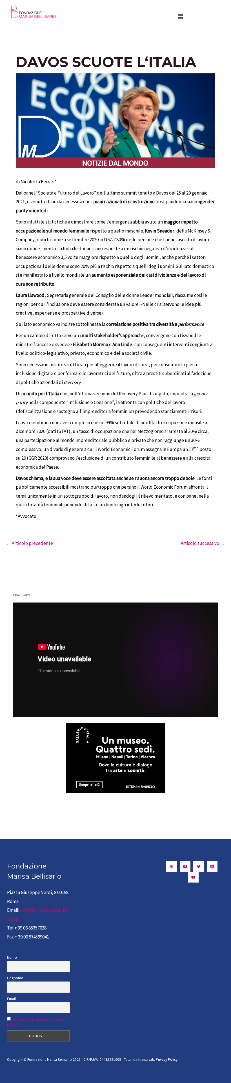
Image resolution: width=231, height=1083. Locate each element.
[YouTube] (193, 877)
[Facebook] (185, 866)
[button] (180, 16)
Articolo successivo (203, 543)
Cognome (15, 977)
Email (11, 998)
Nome (12, 957)
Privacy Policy (166, 1059)
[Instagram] (171, 866)
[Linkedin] (212, 866)
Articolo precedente (29, 543)
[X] (198, 866)
